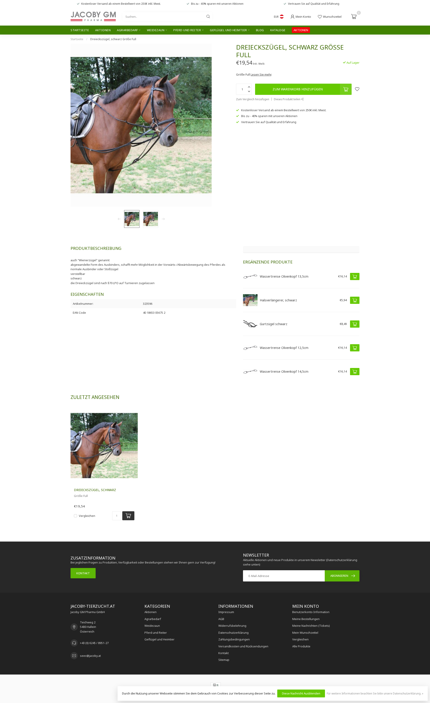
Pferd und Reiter (187, 30)
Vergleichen (87, 515)
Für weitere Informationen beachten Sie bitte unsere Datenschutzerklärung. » (375, 693)
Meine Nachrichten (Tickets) (311, 626)
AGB (221, 619)
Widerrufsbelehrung (232, 626)
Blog (260, 30)
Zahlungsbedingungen (234, 639)
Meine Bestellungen (306, 619)
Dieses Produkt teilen (287, 99)
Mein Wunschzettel (305, 633)
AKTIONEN (301, 30)
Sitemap (223, 660)
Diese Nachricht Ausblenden (301, 693)
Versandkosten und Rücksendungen (243, 646)
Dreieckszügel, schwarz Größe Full (113, 39)
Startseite (80, 30)
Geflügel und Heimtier (228, 30)
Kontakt (83, 573)
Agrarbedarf (127, 30)
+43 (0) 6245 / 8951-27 (94, 643)
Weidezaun (156, 30)
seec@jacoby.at (90, 656)
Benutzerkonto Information (310, 612)
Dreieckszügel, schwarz (95, 490)
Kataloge (278, 30)
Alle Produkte (301, 646)
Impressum (226, 612)
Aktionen (103, 30)
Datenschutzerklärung (233, 633)
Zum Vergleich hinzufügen (252, 99)
